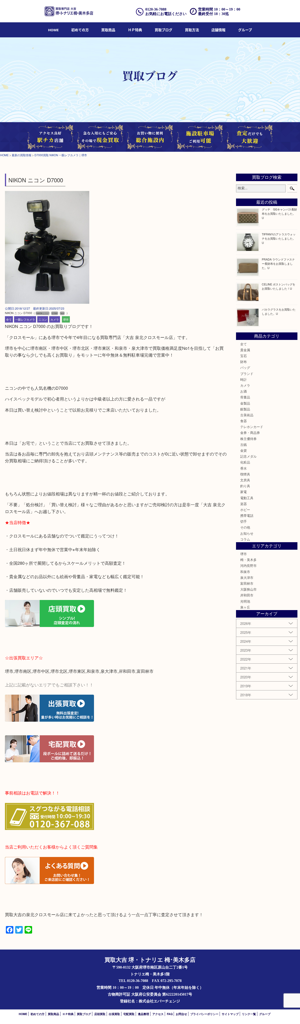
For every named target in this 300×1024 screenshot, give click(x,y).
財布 (243, 361)
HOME (53, 29)
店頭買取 (99, 1014)
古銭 (243, 444)
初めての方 (80, 29)
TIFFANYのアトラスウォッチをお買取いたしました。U (279, 238)
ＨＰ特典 (135, 29)
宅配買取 (129, 1014)
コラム (245, 539)
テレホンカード (251, 426)
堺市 (66, 319)
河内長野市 (248, 565)
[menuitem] (53, 30)
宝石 (243, 355)
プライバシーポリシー (204, 1014)
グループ (245, 29)
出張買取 (114, 1014)
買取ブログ (163, 29)
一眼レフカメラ (25, 319)
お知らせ (246, 533)
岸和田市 (246, 595)
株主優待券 (248, 438)
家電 (243, 491)
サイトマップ (230, 1014)
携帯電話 (246, 515)
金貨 (243, 450)
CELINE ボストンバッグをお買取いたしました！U (278, 286)
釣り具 (245, 485)
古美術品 (246, 415)
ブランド (246, 373)
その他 (245, 527)
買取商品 (108, 29)
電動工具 (246, 497)
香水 (243, 468)
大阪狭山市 (248, 589)
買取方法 (192, 29)
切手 (243, 521)
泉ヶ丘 (245, 607)
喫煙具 (245, 474)
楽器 (243, 503)
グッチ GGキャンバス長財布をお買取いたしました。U (279, 213)
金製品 (245, 403)
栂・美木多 (248, 559)
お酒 (243, 391)
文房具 (245, 480)
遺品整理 (143, 1014)
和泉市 (245, 571)
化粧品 (245, 462)
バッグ (245, 367)
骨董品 (245, 397)
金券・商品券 (250, 432)
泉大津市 (246, 577)
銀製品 (245, 409)
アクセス (158, 1014)
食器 (243, 420)
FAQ (169, 1014)
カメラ (54, 319)
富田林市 (246, 583)
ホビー (245, 509)
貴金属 (245, 349)
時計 (243, 379)
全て (9, 319)
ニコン (42, 319)
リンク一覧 (249, 1014)
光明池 (245, 601)
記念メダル (248, 456)
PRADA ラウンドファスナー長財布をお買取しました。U (278, 263)
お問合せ (181, 1014)
